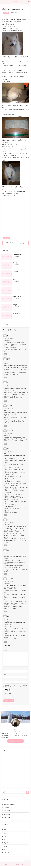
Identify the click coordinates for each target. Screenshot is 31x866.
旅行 (5, 833)
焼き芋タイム (5, 807)
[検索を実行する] (27, 792)
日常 (5, 836)
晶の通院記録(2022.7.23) (8, 804)
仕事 (5, 829)
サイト (4, 680)
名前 (4, 669)
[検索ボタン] (29, 2)
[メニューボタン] (2, 2)
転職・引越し (6, 12)
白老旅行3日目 (6, 810)
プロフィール (15, 741)
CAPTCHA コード (7, 693)
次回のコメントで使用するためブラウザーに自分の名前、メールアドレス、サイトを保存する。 (16, 686)
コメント (5, 650)
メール (5, 674)
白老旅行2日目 (6, 814)
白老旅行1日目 (6, 817)
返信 (5, 354)
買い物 (5, 846)
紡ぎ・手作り (7, 843)
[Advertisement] (15, 217)
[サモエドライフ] (15, 2)
